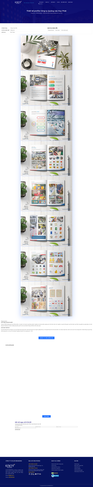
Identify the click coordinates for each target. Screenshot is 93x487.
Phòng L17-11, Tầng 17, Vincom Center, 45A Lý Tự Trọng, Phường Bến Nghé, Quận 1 (36, 470)
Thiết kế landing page (78, 470)
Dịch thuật (57, 30)
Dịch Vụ (47, 2)
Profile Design (39, 13)
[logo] (14, 466)
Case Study (70, 2)
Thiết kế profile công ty (55, 467)
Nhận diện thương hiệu (78, 465)
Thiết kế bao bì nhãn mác (79, 471)
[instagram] (32, 474)
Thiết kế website (77, 468)
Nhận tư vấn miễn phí (46, 338)
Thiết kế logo (53, 465)
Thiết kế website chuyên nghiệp (57, 470)
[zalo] (34, 474)
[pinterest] (38, 474)
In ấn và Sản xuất (64, 30)
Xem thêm (46, 416)
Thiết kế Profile (51, 30)
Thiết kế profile (77, 467)
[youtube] (36, 474)
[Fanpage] (30, 474)
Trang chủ (33, 13)
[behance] (40, 474)
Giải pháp (53, 2)
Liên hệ (40, 3)
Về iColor (41, 2)
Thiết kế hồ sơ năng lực (55, 468)
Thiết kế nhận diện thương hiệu (57, 464)
